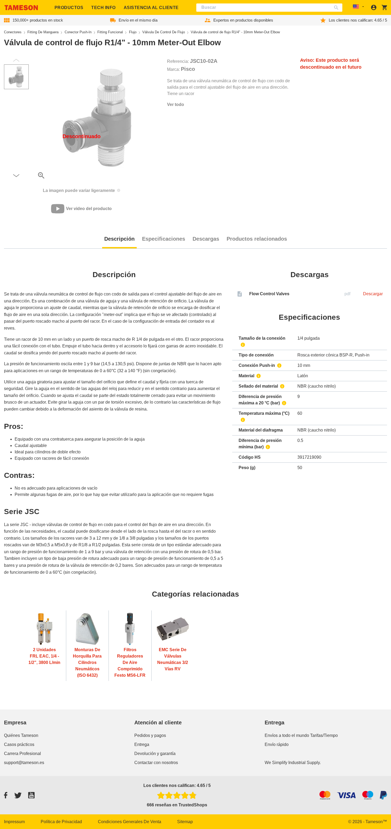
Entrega (141, 744)
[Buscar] (337, 7)
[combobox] (269, 7)
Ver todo (175, 104)
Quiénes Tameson (21, 735)
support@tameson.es (24, 762)
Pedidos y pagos (150, 735)
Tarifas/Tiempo (324, 735)
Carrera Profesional (22, 753)
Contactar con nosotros (156, 762)
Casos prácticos (19, 744)
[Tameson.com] (21, 7)
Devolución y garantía (155, 753)
